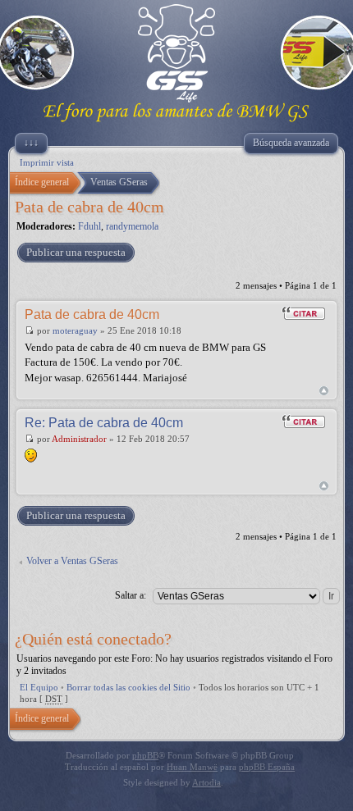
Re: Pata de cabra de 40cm (104, 423)
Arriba (323, 390)
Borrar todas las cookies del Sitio (128, 687)
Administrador (79, 439)
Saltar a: (130, 595)
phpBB (145, 755)
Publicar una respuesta (76, 252)
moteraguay (75, 330)
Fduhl (89, 226)
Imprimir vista (47, 162)
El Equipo (39, 687)
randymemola (132, 226)
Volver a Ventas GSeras (72, 561)
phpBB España (267, 767)
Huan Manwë (192, 767)
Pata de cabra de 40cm (89, 207)
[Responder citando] (304, 313)
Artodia (206, 782)
